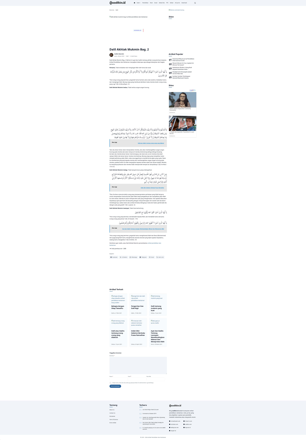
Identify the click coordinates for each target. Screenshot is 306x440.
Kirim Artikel (112, 422)
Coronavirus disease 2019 (149, 413)
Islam (138, 3)
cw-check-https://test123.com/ (151, 409)
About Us (111, 409)
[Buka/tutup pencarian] (195, 3)
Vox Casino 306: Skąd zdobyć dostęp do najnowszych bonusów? (153, 423)
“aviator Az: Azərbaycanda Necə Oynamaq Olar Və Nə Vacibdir (154, 418)
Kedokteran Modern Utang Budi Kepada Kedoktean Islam (182, 68)
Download (184, 3)
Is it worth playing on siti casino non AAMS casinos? (154, 428)
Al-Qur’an (177, 3)
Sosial (155, 3)
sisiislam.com (174, 424)
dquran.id (188, 427)
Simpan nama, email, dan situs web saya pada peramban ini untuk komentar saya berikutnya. (133, 382)
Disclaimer (112, 416)
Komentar (112, 355)
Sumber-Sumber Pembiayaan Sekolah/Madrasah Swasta (181, 77)
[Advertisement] (138, 108)
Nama (111, 376)
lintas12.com (188, 421)
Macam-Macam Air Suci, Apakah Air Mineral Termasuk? (183, 64)
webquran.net (174, 427)
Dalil (127, 56)
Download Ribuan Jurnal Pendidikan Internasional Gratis (183, 59)
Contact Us (112, 413)
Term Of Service (113, 419)
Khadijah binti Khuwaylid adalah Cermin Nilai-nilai (182, 72)
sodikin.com (188, 424)
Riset (151, 3)
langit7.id (173, 430)
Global (171, 3)
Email (129, 376)
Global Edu (162, 3)
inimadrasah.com (175, 421)
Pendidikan (145, 3)
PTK (167, 3)
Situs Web (148, 376)
